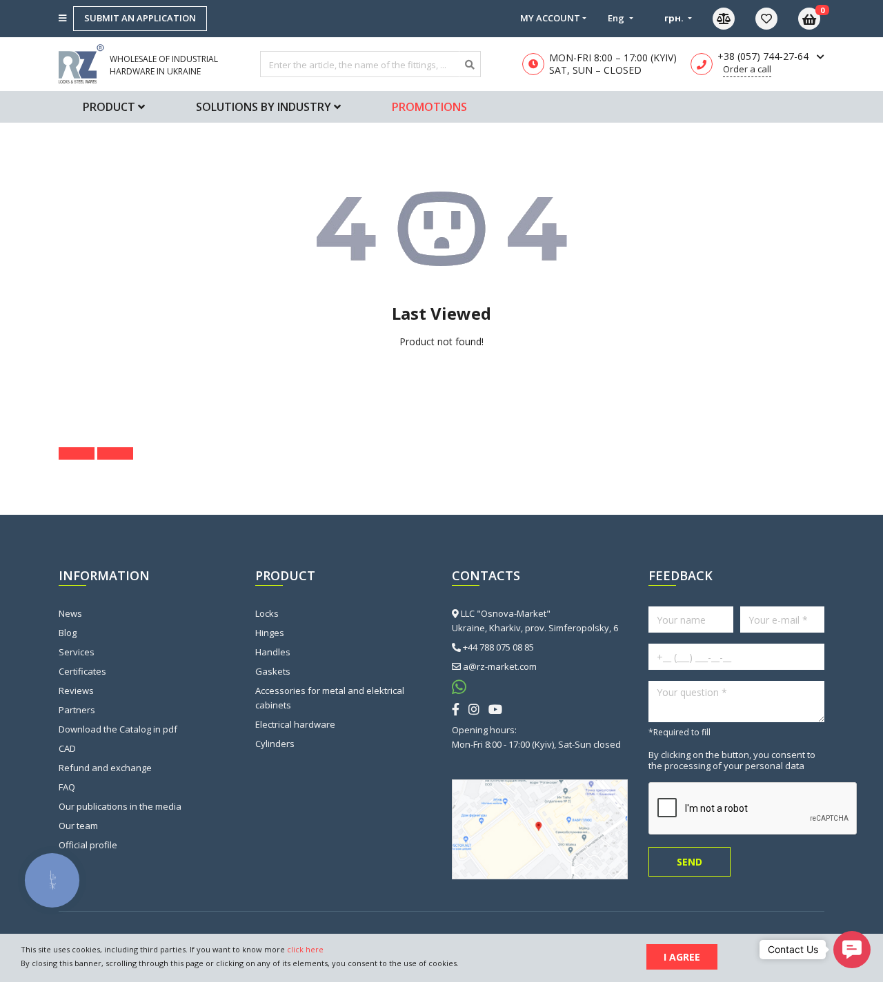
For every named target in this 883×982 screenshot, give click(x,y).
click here (305, 949)
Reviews (76, 690)
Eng (617, 18)
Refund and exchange (105, 767)
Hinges (269, 632)
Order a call (747, 69)
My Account (550, 18)
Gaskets (272, 671)
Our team (78, 825)
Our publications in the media (120, 806)
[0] (776, 19)
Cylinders (275, 743)
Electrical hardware (295, 724)
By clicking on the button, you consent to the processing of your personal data (731, 760)
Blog (68, 632)
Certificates (82, 671)
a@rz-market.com (500, 666)
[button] (852, 949)
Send (689, 861)
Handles (272, 652)
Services (77, 652)
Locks (267, 613)
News (70, 613)
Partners (77, 710)
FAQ (67, 787)
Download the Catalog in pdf (118, 729)
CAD (67, 748)
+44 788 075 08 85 (498, 647)
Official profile (88, 845)
